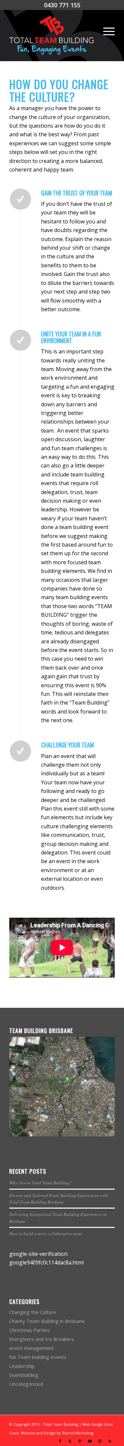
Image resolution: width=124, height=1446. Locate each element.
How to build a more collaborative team (45, 1233)
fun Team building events (37, 1357)
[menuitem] (106, 31)
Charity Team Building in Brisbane (47, 1321)
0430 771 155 (62, 5)
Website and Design (38, 1432)
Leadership (22, 1366)
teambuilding (23, 1375)
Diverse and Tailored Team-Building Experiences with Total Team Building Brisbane (58, 1198)
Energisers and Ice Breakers (41, 1339)
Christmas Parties (29, 1330)
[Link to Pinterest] (80, 1441)
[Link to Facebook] (60, 1441)
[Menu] (106, 31)
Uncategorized (26, 1383)
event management (31, 1348)
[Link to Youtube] (90, 1441)
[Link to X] (70, 1441)
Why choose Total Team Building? (40, 1182)
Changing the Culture (32, 1312)
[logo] (51, 35)
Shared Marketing (77, 1432)
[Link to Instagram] (100, 1441)
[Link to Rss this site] (110, 1441)
